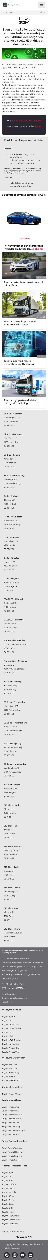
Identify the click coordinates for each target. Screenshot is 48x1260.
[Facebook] (7, 1255)
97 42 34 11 (9, 858)
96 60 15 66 (9, 879)
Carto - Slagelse (11, 578)
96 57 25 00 (9, 837)
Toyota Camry (8, 1188)
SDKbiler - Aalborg (12, 681)
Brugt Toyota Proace (11, 1160)
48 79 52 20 (9, 631)
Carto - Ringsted (11, 558)
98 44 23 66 (9, 796)
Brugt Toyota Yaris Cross (13, 1114)
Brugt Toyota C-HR (10, 1122)
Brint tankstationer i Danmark (27, 120)
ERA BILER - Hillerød (13, 599)
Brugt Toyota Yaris (10, 1110)
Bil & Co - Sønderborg (14, 475)
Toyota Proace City (10, 1048)
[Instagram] (15, 1255)
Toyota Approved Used (12, 974)
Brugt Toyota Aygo (10, 1107)
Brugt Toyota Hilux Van (12, 1152)
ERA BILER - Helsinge (13, 619)
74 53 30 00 (9, 425)
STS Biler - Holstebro (13, 846)
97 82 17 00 (9, 899)
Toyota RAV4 (8, 1196)
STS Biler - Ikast (11, 867)
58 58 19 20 (9, 590)
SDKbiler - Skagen (12, 784)
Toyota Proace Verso (11, 1052)
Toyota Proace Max (10, 1080)
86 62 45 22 (9, 940)
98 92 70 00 (9, 755)
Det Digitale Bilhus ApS (13, 984)
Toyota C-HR (8, 1200)
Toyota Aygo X (8, 1016)
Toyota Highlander (10, 1215)
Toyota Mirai (24, 238)
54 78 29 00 (9, 652)
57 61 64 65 (9, 569)
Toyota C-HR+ (8, 1032)
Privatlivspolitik (9, 994)
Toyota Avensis (9, 1192)
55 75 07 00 (9, 549)
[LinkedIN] (30, 1255)
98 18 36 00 (9, 693)
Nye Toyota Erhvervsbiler (13, 1058)
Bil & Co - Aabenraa (13, 413)
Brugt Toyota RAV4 (10, 1134)
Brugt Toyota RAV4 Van (12, 1156)
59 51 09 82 (9, 528)
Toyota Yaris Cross (10, 1024)
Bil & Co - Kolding (12, 455)
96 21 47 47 (9, 734)
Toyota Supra (8, 1204)
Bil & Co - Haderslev (13, 434)
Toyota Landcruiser (10, 1044)
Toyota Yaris (7, 1020)
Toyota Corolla (9, 1184)
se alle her (37, 248)
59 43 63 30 (9, 508)
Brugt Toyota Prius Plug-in (14, 1130)
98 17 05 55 (9, 775)
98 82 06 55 (9, 714)
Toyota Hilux (7, 1212)
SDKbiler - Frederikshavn (15, 723)
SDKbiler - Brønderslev (14, 702)
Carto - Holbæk (11, 496)
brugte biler (22, 970)
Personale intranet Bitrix (13, 1231)
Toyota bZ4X (8, 1036)
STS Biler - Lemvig (12, 887)
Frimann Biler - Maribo (14, 640)
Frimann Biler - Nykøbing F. (16, 661)
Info (3, 12)
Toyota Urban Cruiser (12, 1028)
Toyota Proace (8, 1076)
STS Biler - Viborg (12, 929)
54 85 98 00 (9, 672)
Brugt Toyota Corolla (11, 1118)
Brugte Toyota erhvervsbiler (14, 1141)
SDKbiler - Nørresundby (15, 764)
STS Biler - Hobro (12, 826)
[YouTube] (23, 1255)
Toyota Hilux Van (9, 1068)
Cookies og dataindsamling (14, 998)
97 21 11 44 (9, 817)
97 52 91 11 (9, 920)
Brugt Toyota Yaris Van (12, 1148)
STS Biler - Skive (11, 908)
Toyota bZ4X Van (9, 1064)
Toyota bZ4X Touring (11, 1040)
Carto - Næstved (11, 537)
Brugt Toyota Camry (11, 1126)
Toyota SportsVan (10, 1223)
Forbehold (7, 1002)
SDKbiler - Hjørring (12, 743)
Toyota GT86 (7, 1208)
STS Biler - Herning (12, 805)
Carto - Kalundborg (13, 516)
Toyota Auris (7, 1180)
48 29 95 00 (9, 611)
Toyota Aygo (7, 1172)
